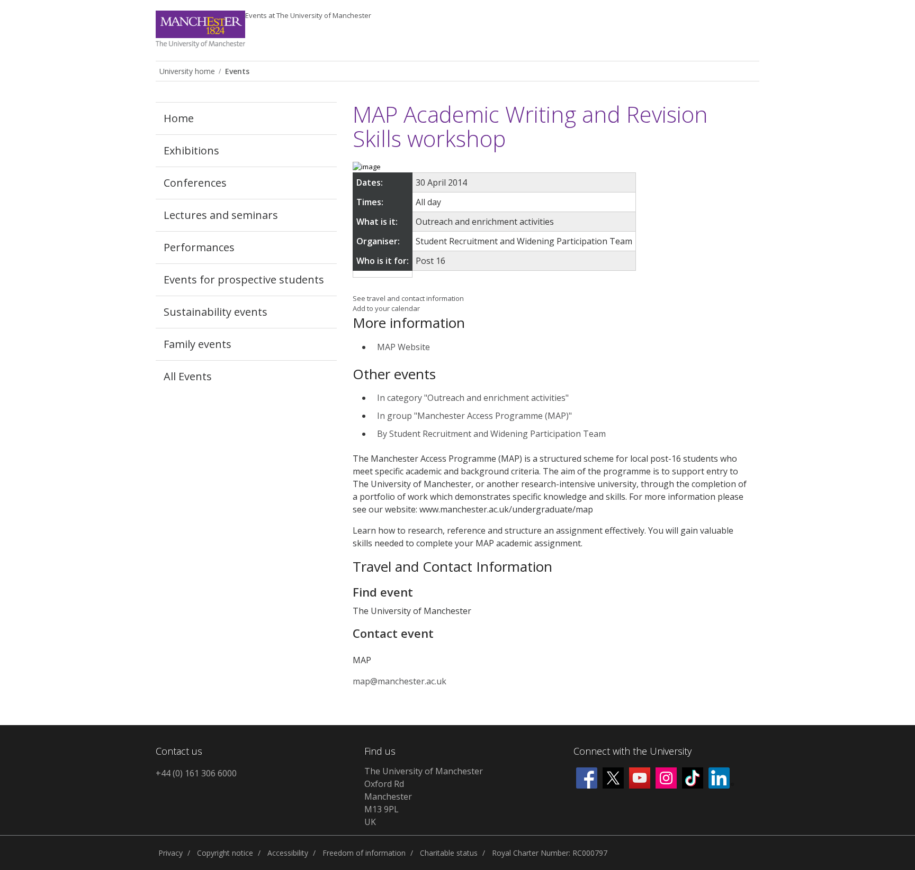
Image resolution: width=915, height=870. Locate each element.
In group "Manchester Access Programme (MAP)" (474, 416)
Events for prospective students (244, 279)
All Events (188, 376)
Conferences (195, 183)
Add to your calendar (386, 308)
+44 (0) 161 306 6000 (196, 773)
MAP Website (403, 347)
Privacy (170, 853)
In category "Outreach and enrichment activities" (473, 398)
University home (187, 71)
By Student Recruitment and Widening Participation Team (491, 433)
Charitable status (449, 853)
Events (308, 15)
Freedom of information (364, 853)
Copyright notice (225, 853)
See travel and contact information (408, 298)
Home (179, 118)
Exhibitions (191, 150)
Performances (199, 247)
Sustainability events (215, 312)
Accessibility (287, 853)
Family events (197, 344)
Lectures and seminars (221, 215)
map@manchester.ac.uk (399, 681)
